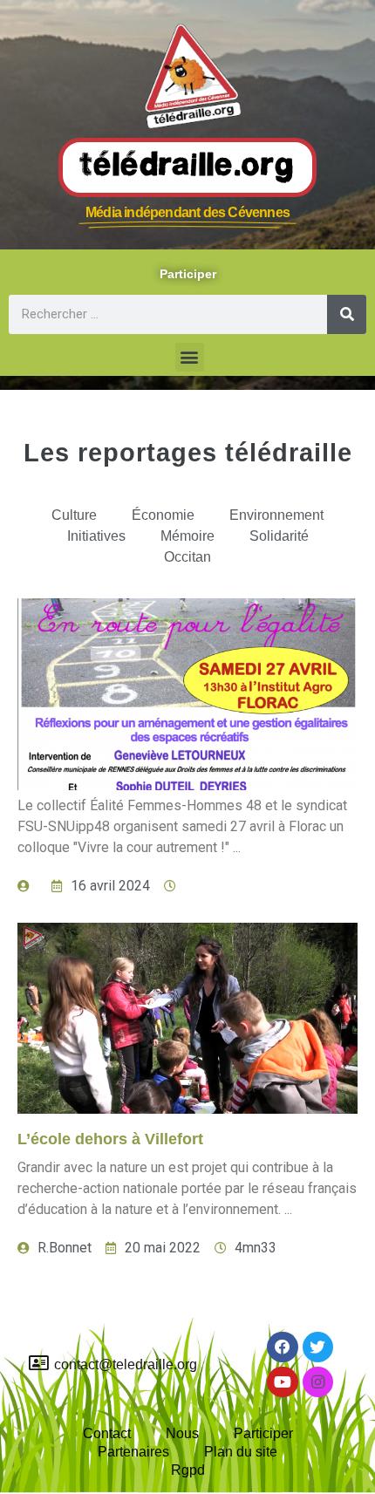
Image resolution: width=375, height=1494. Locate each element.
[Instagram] (318, 1382)
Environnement (276, 515)
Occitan (187, 556)
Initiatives (96, 536)
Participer (263, 1433)
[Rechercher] (346, 314)
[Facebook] (282, 1347)
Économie (163, 515)
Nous (182, 1433)
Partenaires (133, 1451)
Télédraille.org (187, 166)
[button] (189, 357)
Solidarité (279, 536)
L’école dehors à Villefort (110, 1139)
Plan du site (240, 1451)
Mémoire (187, 536)
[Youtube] (282, 1382)
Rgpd (188, 1470)
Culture (74, 515)
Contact (107, 1433)
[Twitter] (318, 1347)
